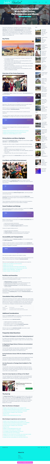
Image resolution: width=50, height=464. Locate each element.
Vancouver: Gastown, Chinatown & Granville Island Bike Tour (44, 146)
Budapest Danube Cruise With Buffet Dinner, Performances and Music (16, 130)
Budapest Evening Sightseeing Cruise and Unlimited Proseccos (14, 132)
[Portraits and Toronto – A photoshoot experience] (38, 53)
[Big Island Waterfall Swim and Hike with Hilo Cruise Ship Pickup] (38, 138)
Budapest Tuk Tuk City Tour (8, 265)
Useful (47, 447)
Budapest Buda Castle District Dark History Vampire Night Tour (14, 266)
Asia (39, 2)
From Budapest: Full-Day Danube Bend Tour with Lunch (13, 431)
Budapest (20, 16)
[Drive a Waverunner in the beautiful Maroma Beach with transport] (38, 88)
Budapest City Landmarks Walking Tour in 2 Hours (12, 133)
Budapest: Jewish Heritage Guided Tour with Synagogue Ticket (14, 421)
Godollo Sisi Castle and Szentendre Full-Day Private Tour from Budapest (16, 409)
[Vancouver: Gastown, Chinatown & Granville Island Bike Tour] (38, 146)
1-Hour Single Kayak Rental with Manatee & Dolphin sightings (44, 125)
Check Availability (28, 388)
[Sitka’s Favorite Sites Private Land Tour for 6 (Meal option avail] (38, 117)
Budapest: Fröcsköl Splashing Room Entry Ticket (12, 415)
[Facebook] (2, 447)
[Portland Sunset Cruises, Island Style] (38, 75)
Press (41, 447)
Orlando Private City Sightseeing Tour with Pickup (44, 40)
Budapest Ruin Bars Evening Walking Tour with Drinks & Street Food (15, 437)
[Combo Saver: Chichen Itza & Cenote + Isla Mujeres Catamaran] (38, 81)
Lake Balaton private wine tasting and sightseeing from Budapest (15, 410)
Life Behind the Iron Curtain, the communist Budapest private (14, 435)
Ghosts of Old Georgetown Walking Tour (44, 95)
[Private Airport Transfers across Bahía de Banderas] (38, 47)
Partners (39, 447)
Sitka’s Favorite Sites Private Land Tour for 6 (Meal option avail (44, 117)
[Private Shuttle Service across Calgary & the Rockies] (38, 132)
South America (35, 2)
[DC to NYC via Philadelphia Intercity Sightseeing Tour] (38, 60)
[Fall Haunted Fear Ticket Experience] (38, 171)
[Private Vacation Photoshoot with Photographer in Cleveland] (38, 153)
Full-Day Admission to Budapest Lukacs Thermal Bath (13, 412)
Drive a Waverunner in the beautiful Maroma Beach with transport (44, 89)
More (46, 2)
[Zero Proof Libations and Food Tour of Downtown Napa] (38, 67)
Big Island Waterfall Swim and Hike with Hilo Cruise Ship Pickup (44, 139)
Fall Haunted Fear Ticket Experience (44, 170)
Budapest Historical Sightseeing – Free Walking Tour (12, 269)
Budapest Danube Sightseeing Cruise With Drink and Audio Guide (15, 268)
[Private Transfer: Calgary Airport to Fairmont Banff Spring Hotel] (38, 162)
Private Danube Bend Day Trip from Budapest (11, 432)
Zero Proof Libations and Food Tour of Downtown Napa (44, 68)
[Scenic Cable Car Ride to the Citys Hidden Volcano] (38, 102)
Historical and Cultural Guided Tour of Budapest (12, 429)
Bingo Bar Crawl (6, 413)
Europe (43, 2)
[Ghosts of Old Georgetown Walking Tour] (38, 96)
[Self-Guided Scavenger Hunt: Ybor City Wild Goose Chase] (38, 32)
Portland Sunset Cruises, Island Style (44, 74)
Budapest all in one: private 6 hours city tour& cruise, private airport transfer (17, 434)
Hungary (26, 16)
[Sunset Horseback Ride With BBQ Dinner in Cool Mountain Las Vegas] (38, 108)
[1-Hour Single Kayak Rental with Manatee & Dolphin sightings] (38, 124)
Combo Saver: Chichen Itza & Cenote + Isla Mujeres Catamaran (44, 81)
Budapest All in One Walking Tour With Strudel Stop (12, 263)
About (44, 447)
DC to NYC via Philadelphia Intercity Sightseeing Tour (44, 60)
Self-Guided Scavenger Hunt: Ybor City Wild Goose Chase (44, 32)
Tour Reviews (30, 2)
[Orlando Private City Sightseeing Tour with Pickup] (38, 40)
